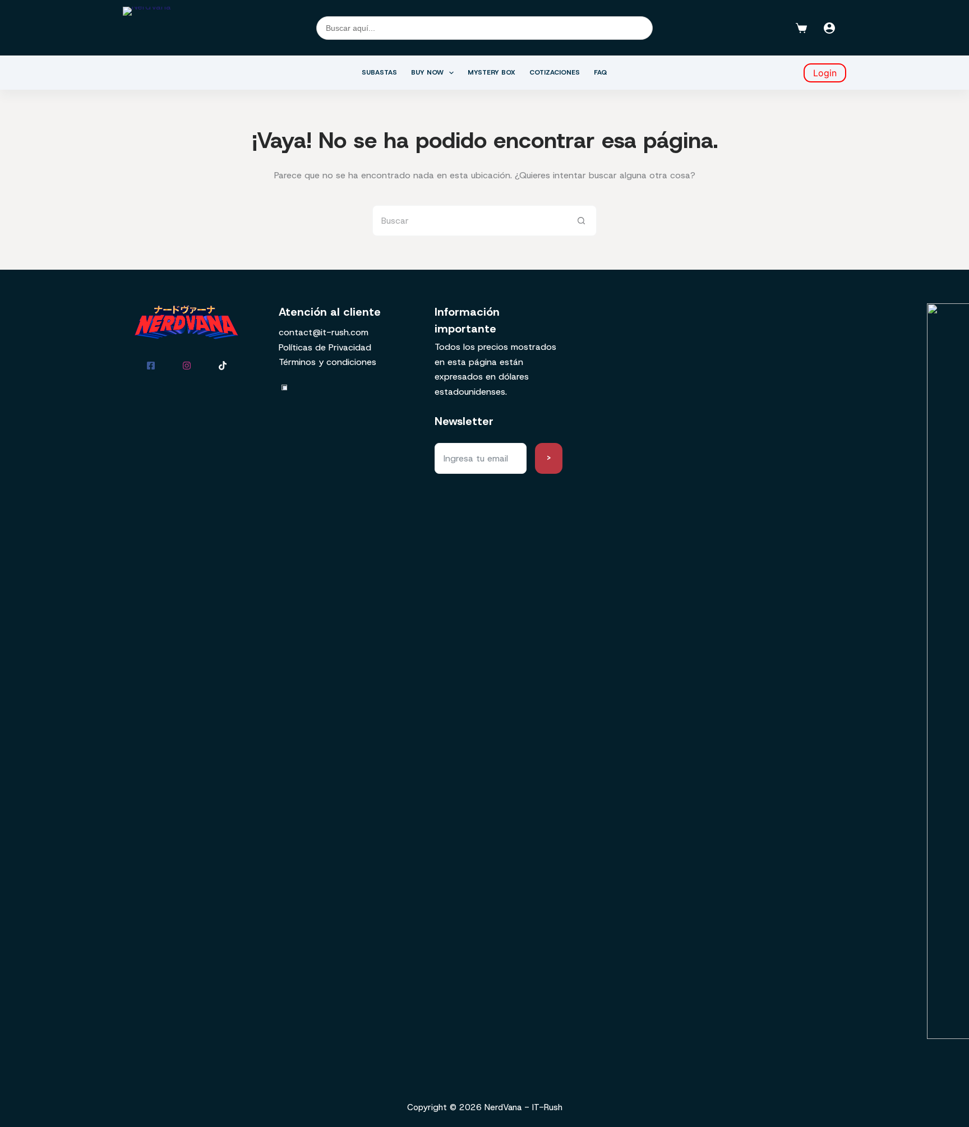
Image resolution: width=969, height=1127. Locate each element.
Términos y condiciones (327, 362)
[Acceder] (829, 28)
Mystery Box (491, 72)
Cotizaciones (554, 72)
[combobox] (469, 220)
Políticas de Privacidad (325, 347)
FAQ (600, 72)
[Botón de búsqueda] (581, 220)
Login (825, 72)
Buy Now (427, 72)
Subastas (379, 72)
